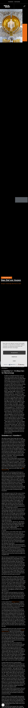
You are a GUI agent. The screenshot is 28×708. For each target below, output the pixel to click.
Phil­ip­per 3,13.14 (15, 601)
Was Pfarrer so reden (16, 283)
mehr (14, 361)
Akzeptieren (14, 352)
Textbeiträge (8, 283)
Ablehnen (14, 356)
